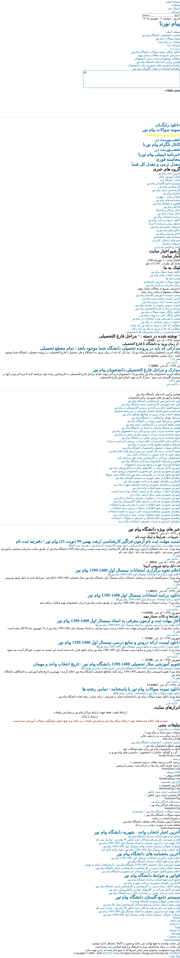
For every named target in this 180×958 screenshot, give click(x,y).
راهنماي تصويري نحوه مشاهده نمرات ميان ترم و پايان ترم (147, 514)
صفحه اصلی (173, 1)
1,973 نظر (174, 380)
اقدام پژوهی (173, 772)
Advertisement (172, 939)
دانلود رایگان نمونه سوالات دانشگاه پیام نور (155, 51)
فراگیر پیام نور (171, 206)
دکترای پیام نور (171, 193)
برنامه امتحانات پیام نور (166, 216)
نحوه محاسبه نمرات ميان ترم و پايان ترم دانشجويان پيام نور (146, 431)
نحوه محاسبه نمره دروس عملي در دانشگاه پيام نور (150, 437)
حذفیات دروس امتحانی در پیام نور (160, 321)
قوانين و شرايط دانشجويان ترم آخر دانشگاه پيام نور (150, 461)
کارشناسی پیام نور (169, 186)
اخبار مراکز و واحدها (168, 210)
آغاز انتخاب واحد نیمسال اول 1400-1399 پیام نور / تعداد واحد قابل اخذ (140, 849)
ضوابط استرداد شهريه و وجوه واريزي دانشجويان (152, 464)
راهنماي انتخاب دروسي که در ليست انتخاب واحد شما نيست (145, 491)
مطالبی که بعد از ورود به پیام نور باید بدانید (155, 328)
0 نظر (176, 555)
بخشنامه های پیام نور (168, 200)
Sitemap (175, 933)
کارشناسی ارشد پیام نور (166, 190)
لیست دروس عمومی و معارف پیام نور (157, 305)
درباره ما (175, 48)
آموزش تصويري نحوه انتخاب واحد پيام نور (156, 487)
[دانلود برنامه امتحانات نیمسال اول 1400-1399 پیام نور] (148, 599)
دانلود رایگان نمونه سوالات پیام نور (160, 311)
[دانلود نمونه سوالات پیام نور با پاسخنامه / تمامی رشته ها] (146, 693)
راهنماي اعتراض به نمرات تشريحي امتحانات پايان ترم (149, 521)
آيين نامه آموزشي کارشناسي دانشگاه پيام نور (154, 400)
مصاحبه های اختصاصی (166, 236)
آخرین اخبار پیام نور (169, 173)
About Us (174, 930)
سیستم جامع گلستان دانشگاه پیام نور (147, 897)
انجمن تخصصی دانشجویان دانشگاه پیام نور (155, 742)
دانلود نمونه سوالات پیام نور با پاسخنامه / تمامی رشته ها (131, 689)
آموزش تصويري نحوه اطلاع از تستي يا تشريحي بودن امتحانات (144, 504)
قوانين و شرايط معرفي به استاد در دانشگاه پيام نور (150, 427)
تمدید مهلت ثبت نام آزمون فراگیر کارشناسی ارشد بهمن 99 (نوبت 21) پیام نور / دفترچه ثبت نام (98, 541)
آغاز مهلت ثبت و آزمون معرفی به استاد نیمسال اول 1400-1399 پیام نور (118, 620)
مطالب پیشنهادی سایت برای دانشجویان (157, 58)
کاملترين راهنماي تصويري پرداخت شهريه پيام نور (152, 481)
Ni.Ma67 (175, 953)
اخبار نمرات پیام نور (168, 213)
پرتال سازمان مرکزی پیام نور (163, 285)
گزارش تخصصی (170, 781)
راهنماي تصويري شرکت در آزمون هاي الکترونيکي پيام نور (146, 501)
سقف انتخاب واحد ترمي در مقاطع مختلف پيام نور (151, 414)
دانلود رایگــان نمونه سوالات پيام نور (161, 130)
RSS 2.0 (175, 920)
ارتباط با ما (173, 45)
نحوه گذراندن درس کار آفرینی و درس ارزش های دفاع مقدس (144, 451)
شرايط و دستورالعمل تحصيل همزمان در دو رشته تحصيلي (147, 410)
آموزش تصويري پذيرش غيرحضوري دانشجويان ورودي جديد (146, 471)
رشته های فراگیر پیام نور (165, 801)
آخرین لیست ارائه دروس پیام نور (161, 301)
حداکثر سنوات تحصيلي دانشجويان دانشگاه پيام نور (151, 447)
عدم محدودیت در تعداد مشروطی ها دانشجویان (153, 331)
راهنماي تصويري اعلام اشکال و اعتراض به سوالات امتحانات (145, 517)
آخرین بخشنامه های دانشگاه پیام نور (148, 853)
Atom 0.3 (174, 924)
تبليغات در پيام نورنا (169, 729)
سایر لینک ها (173, 278)
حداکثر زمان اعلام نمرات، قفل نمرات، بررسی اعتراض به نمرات (143, 441)
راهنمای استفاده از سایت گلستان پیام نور (156, 68)
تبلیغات (176, 5)
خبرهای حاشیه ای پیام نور (165, 226)
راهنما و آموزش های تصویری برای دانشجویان (154, 65)
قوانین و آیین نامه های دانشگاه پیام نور (158, 61)
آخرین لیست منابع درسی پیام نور (161, 298)
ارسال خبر (174, 8)
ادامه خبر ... (173, 362)
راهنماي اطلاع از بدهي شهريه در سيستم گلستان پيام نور (147, 477)
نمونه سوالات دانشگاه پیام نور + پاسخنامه (156, 811)
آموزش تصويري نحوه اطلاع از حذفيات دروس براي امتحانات (145, 507)
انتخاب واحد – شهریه (168, 196)
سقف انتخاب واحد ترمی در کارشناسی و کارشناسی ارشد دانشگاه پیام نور (137, 867)
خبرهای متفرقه (171, 243)
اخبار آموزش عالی (169, 176)
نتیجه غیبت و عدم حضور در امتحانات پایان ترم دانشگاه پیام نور (144, 892)
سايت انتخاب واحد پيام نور (165, 275)
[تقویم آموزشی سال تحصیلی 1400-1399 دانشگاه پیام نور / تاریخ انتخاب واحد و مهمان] (130, 668)
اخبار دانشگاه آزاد (170, 180)
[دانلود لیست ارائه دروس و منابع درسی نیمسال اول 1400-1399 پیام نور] (138, 646)
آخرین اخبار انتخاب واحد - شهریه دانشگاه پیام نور (137, 832)
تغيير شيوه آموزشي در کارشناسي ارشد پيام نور (153, 424)
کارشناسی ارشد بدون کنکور (163, 791)
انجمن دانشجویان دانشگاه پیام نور (161, 35)
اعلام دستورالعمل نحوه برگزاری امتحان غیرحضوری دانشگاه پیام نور (141, 871)
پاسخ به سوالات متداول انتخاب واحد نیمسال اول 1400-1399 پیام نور (141, 846)
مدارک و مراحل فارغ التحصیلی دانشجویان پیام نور (136, 370)
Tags (177, 927)
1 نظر (176, 584)
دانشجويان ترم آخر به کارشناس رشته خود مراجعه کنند (148, 457)
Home (176, 917)
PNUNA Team (111, 953)
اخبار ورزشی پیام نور (168, 233)
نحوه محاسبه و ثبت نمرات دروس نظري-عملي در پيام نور (147, 434)
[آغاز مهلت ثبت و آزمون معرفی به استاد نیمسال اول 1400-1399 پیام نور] (138, 624)
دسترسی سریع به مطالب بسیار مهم (159, 55)
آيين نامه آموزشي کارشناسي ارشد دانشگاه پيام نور (150, 404)
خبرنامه (175, 11)
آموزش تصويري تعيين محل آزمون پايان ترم (155, 494)
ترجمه (176, 758)
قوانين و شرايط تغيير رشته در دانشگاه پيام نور (153, 420)
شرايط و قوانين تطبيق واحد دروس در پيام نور (154, 444)
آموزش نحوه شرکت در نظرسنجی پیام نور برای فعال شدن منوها (143, 474)
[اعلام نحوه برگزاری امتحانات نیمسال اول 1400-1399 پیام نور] (144, 574)
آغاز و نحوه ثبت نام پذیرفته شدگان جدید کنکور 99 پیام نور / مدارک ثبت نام (138, 839)
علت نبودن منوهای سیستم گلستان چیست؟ (155, 901)
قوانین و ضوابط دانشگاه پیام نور (152, 875)
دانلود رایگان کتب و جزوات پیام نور (160, 315)
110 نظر (175, 359)
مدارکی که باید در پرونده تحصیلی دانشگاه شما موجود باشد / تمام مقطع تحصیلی (110, 348)
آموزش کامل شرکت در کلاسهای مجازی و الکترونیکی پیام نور (144, 467)
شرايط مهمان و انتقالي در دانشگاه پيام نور (155, 417)
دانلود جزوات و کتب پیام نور (164, 220)
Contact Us (174, 936)
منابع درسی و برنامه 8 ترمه (164, 223)
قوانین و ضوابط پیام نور (166, 203)
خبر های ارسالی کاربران (166, 240)
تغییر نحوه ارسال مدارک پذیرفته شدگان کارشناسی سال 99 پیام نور (141, 904)
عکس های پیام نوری (168, 230)
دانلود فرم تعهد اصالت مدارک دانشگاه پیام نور (153, 836)
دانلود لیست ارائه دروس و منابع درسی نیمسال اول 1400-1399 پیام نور (119, 642)
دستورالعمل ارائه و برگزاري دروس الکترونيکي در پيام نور (147, 407)
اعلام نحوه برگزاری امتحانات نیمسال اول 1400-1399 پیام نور (127, 570)
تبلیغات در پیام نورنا (169, 41)
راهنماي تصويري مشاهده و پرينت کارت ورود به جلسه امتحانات (143, 511)
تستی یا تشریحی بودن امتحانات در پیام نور (156, 318)
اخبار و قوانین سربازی (167, 246)
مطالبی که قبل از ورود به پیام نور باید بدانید (155, 325)
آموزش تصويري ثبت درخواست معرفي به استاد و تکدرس (147, 497)
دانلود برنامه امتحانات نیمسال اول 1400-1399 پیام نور (134, 595)
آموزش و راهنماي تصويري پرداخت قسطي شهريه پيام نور (147, 484)
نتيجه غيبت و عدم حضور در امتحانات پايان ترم (153, 454)
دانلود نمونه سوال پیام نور (165, 271)
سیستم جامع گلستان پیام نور (163, 183)
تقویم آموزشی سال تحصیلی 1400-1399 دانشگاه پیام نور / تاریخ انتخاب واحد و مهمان (106, 664)
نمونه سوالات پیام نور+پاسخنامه (161, 281)
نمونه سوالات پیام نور (168, 38)
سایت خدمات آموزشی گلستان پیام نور (158, 295)
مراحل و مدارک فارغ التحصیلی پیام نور (157, 308)
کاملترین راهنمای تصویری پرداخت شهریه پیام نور (152, 882)
